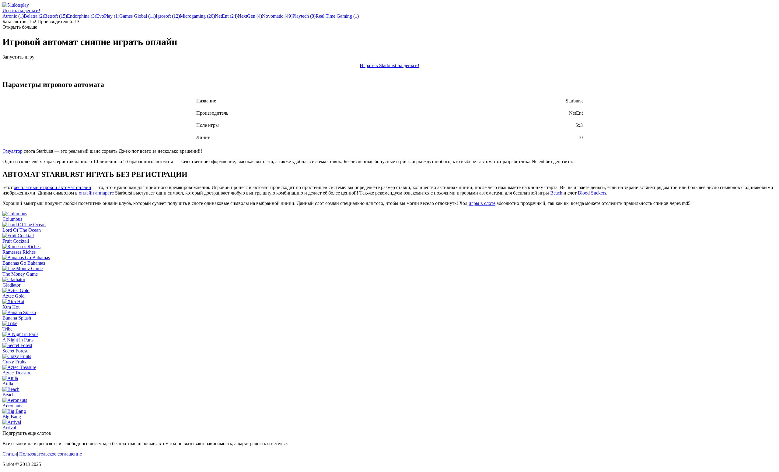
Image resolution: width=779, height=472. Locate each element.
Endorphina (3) (81, 16)
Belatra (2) (34, 16)
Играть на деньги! (21, 10)
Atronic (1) (13, 16)
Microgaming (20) (197, 16)
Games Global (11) (137, 16)
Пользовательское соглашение (50, 453)
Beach (556, 192)
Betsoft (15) (55, 16)
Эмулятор (12, 151)
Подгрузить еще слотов (26, 433)
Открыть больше (19, 27)
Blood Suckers (592, 192)
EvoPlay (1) (107, 16)
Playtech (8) (304, 16)
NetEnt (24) (226, 16)
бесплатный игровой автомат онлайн (52, 187)
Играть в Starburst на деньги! (389, 65)
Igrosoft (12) (168, 16)
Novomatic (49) (277, 16)
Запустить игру (18, 56)
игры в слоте (482, 203)
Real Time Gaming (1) (337, 16)
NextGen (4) (250, 16)
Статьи (9, 453)
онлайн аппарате (96, 192)
